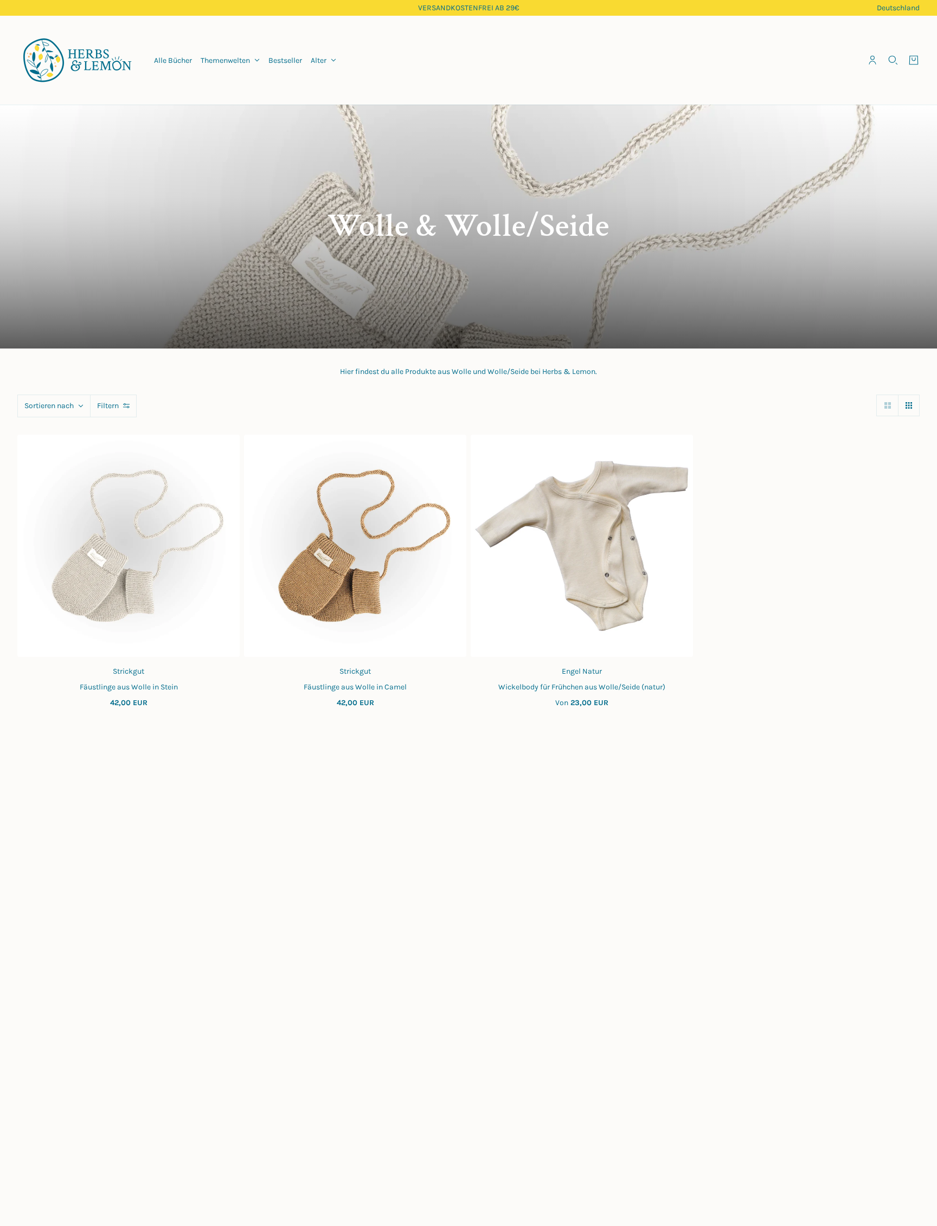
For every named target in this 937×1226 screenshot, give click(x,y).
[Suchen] (893, 60)
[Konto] (872, 60)
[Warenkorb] (914, 60)
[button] (887, 405)
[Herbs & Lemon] (77, 60)
